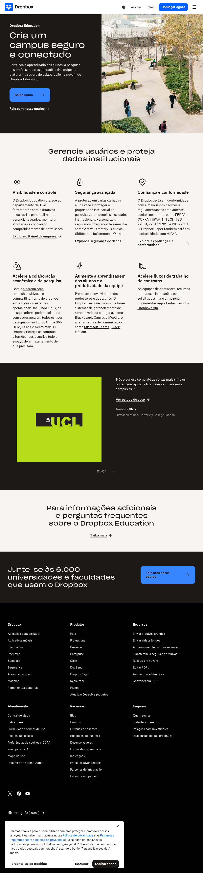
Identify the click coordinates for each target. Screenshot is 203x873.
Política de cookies (20, 735)
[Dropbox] (20, 7)
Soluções (14, 660)
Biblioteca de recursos (85, 735)
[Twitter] (10, 793)
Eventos (75, 722)
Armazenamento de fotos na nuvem (156, 647)
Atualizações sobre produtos (89, 694)
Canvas (99, 317)
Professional (78, 640)
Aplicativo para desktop (23, 633)
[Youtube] (27, 793)
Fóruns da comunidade (85, 749)
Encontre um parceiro (84, 776)
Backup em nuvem (145, 660)
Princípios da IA (18, 749)
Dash (73, 660)
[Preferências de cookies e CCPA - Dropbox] (64, 844)
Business (76, 647)
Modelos (13, 681)
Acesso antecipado (20, 674)
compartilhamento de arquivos (35, 298)
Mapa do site (16, 756)
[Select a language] (124, 7)
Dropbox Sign (148, 308)
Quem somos (141, 715)
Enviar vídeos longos (146, 640)
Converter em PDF (145, 681)
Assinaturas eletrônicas (148, 674)
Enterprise (77, 654)
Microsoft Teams (96, 327)
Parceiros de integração (86, 769)
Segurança (15, 667)
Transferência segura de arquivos (155, 654)
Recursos (14, 654)
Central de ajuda (19, 715)
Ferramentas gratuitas (23, 687)
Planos (74, 687)
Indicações (77, 756)
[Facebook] (19, 793)
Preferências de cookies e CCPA (29, 742)
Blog (73, 715)
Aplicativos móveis (20, 640)
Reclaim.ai (77, 681)
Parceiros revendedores (85, 762)
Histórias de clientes (83, 729)
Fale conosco (16, 722)
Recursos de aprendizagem (26, 762)
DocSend (76, 667)
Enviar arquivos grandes (149, 633)
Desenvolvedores (81, 742)
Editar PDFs (141, 667)
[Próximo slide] (113, 471)
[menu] (194, 7)
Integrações (15, 647)
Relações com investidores (150, 729)
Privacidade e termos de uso (26, 729)
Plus (73, 633)
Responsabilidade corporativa (152, 735)
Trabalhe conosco (144, 722)
